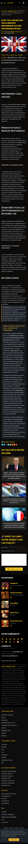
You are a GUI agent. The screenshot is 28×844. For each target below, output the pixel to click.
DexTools (4, 798)
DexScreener (5, 801)
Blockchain (4, 720)
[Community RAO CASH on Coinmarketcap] (22, 642)
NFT (2, 762)
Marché (3, 717)
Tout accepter (13, 839)
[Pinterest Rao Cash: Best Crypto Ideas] (14, 642)
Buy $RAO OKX (6, 778)
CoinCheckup (5, 803)
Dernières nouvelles (7, 715)
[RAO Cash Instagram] (2, 642)
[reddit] (12, 445)
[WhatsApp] (10, 445)
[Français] (23, 2)
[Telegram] (8, 445)
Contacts (4, 812)
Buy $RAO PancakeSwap (8, 771)
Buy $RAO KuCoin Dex (8, 780)
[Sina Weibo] (16, 445)
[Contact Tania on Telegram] (10, 597)
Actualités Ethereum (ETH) (9, 725)
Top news (4, 744)
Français (22, 828)
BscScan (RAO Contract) (8, 794)
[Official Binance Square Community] (18, 642)
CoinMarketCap (5, 796)
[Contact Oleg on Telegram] (10, 588)
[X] (6, 445)
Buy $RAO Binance (7, 773)
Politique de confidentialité (8, 817)
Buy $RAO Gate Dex (7, 776)
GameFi (3, 757)
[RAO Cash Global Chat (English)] (6, 639)
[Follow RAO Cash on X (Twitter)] (22, 639)
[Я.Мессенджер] (2, 445)
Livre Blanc (4, 822)
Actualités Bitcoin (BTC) (8, 722)
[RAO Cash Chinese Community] (10, 639)
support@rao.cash (18, 651)
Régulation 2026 (6, 730)
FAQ (2, 819)
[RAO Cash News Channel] (2, 639)
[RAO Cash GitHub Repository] (10, 642)
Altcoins (3, 728)
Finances (4, 735)
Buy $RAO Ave (5, 785)
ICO (2, 752)
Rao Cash (10, 3)
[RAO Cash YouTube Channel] (6, 642)
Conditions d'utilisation (7, 814)
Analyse (3, 733)
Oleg (12, 31)
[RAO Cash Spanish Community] (14, 639)
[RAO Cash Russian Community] (18, 639)
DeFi (2, 749)
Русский (11, 828)
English (6, 828)
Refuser (4, 839)
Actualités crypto (12, 11)
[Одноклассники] (14, 445)
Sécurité (3, 747)
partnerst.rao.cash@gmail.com (9, 655)
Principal (3, 11)
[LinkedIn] (4, 445)
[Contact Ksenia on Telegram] (10, 626)
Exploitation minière (7, 760)
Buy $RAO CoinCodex (7, 783)
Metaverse (4, 755)
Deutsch (16, 828)
